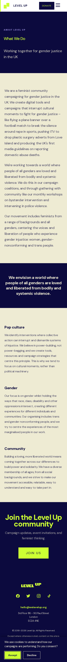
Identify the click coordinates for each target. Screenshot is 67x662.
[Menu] (58, 5)
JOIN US (33, 553)
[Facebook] (18, 596)
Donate (46, 5)
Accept (12, 655)
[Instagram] (39, 596)
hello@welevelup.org (33, 607)
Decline (31, 655)
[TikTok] (49, 596)
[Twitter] (28, 596)
